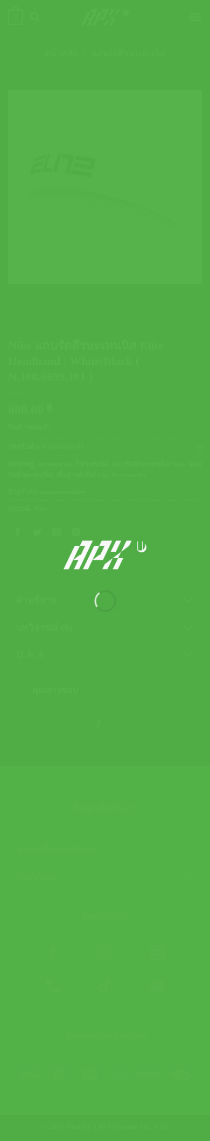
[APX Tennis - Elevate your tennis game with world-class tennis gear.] (105, 555)
